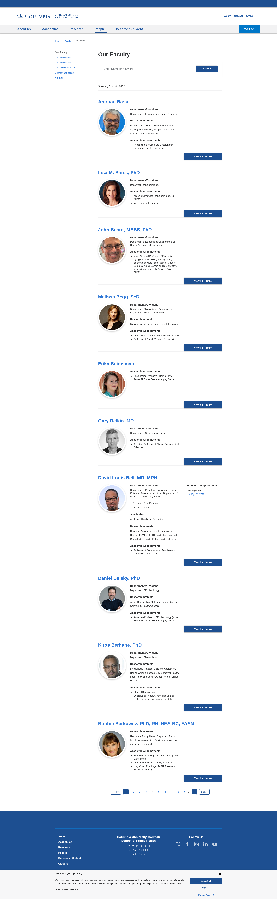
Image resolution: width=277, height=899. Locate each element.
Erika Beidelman (116, 363)
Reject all (206, 887)
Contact (238, 16)
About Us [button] (24, 29)
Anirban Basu (113, 101)
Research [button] (76, 29)
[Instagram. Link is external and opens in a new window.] (196, 844)
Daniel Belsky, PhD (119, 578)
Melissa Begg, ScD (119, 296)
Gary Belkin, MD (116, 420)
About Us (64, 836)
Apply (227, 16)
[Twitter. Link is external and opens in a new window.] (178, 844)
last (203, 792)
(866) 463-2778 (196, 494)
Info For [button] (248, 29)
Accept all (206, 881)
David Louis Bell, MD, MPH (127, 477)
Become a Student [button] (129, 29)
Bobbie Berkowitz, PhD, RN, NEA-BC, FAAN (146, 723)
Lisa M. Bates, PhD (119, 172)
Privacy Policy (204, 895)
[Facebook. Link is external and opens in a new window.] (187, 844)
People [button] (100, 29)
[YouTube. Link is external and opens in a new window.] (214, 844)
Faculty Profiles (64, 62)
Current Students (64, 73)
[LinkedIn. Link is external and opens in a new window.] (205, 844)
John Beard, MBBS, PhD (125, 229)
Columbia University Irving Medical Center (138, 3)
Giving (249, 16)
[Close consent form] (220, 874)
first (117, 792)
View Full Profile (203, 156)
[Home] (47, 16)
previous (126, 792)
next (194, 792)
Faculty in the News (66, 68)
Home (58, 41)
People (67, 41)
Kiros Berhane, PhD (120, 645)
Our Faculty (61, 52)
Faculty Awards (64, 57)
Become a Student (69, 858)
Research (64, 847)
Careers (63, 863)
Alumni (59, 78)
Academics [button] (50, 29)
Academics (65, 842)
